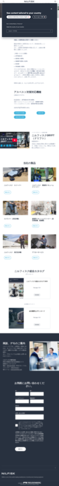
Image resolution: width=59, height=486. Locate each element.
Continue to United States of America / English (17, 16)
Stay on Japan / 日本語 (38, 16)
